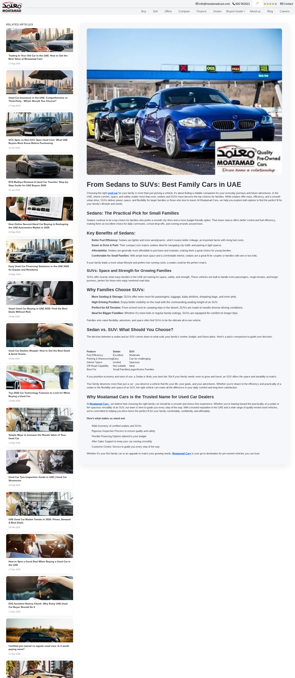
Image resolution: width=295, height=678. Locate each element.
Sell (155, 11)
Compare (184, 11)
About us (255, 11)
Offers (168, 11)
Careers (285, 11)
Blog (270, 11)
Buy (143, 11)
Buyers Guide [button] (234, 11)
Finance (202, 11)
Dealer (217, 11)
